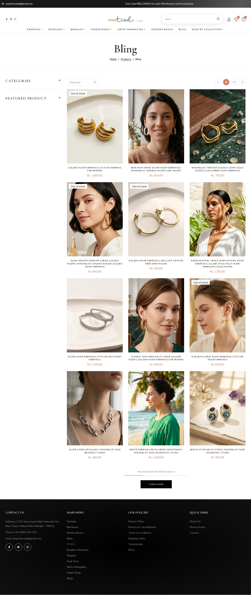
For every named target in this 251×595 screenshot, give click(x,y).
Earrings (34, 29)
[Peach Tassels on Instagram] (15, 19)
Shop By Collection (207, 29)
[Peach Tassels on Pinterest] (11, 19)
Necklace (55, 29)
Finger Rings (100, 29)
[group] (95, 126)
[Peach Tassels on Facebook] (7, 19)
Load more (156, 484)
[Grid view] (218, 82)
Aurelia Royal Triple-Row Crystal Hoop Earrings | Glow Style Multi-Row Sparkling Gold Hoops (217, 263)
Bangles (77, 29)
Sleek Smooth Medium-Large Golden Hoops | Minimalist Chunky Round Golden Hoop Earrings (95, 263)
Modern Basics (162, 29)
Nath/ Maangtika (131, 29)
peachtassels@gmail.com (19, 3)
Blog (182, 29)
